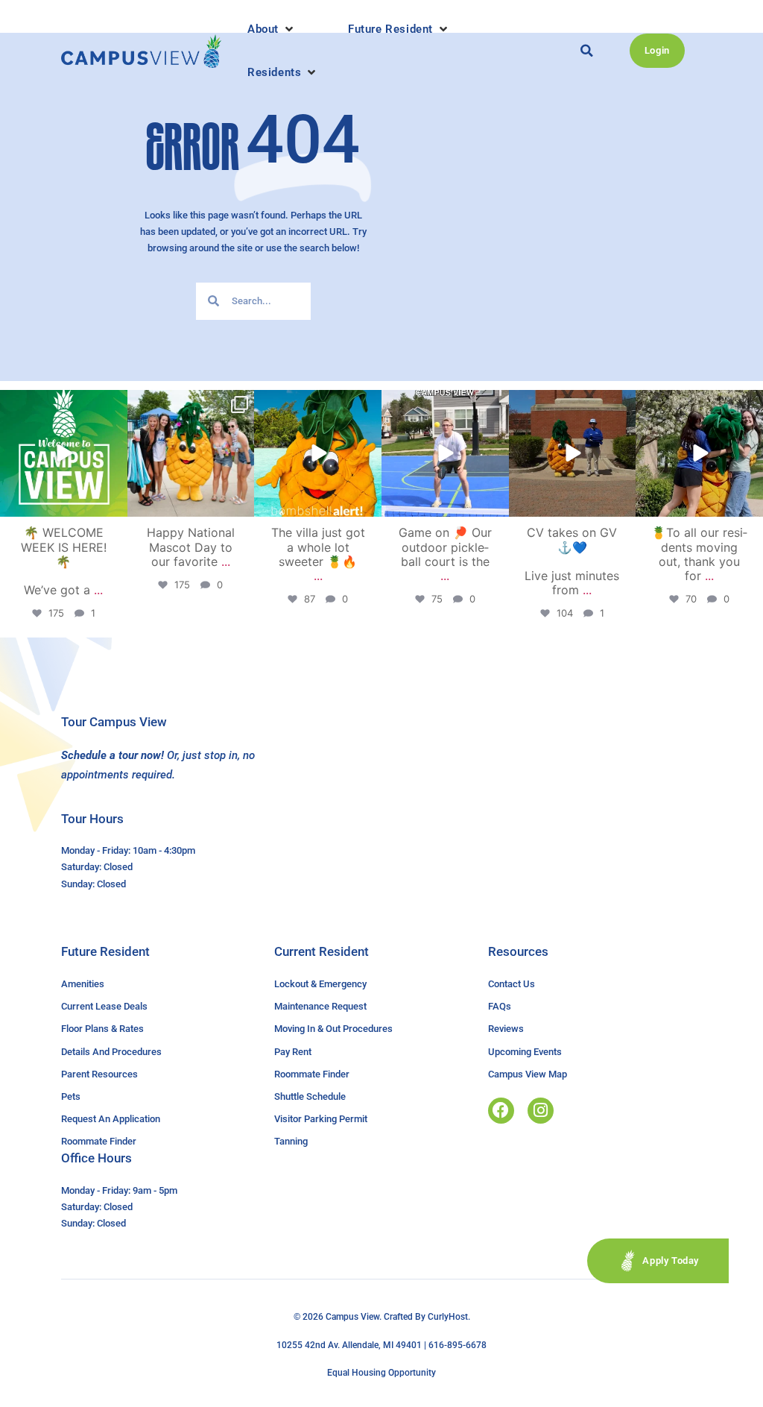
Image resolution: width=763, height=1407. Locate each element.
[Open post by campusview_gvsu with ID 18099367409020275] (572, 453)
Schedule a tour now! (112, 755)
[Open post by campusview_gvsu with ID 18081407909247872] (699, 453)
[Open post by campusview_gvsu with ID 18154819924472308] (318, 453)
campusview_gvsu (62, 403)
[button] (271, 29)
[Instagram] (541, 1111)
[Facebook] (501, 1111)
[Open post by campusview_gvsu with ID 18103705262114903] (191, 453)
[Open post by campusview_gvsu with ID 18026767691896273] (63, 453)
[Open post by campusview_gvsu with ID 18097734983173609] (445, 453)
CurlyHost (448, 1317)
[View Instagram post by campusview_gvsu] (114, 503)
